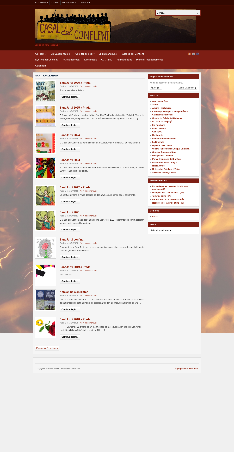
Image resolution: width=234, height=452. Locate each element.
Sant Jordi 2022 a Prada (75, 187)
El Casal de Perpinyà (162, 121)
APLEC (155, 104)
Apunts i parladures (161, 108)
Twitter (193, 54)
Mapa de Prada (69, 3)
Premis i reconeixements (149, 59)
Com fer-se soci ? (85, 53)
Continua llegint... (69, 97)
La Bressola (158, 142)
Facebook (197, 54)
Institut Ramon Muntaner (164, 138)
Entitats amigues (108, 53)
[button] (156, 87)
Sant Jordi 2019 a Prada (75, 267)
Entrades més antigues (47, 348)
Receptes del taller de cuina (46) (168, 203)
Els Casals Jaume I (61, 53)
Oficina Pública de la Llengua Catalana (170, 149)
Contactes (85, 3)
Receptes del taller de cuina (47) (168, 192)
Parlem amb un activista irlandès (168, 199)
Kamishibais (90, 59)
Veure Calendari (187, 87)
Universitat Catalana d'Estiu (166, 169)
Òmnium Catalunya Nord (164, 152)
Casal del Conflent (115, 26)
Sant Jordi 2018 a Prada (75, 319)
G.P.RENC (106, 59)
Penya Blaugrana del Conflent (166, 159)
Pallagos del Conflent (131, 54)
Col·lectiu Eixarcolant (162, 115)
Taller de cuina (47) (161, 196)
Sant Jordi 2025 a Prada (75, 107)
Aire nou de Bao (160, 101)
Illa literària (157, 135)
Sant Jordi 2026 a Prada (75, 82)
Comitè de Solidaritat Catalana (167, 118)
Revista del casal (71, 59)
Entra (155, 216)
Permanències (124, 59)
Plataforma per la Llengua (164, 162)
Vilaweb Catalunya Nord (164, 172)
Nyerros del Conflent (46, 59)
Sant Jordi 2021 (70, 212)
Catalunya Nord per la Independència (170, 111)
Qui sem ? (40, 53)
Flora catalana (159, 128)
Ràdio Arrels (158, 166)
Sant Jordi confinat (72, 239)
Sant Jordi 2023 (70, 160)
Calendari (40, 65)
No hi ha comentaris (88, 86)
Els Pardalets (158, 125)
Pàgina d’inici (41, 3)
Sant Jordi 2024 (70, 135)
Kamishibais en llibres (74, 292)
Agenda (55, 3)
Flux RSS (189, 54)
